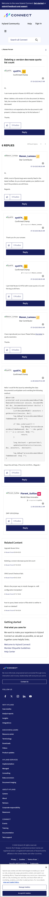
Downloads (6, 743)
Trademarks (34, 863)
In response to (32, 225)
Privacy (13, 859)
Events (4, 823)
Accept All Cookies (24, 893)
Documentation (8, 833)
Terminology (7, 739)
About (4, 798)
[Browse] (5, 31)
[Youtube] (30, 696)
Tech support (7, 837)
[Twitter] (11, 696)
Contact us (24, 682)
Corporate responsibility (11, 807)
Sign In (38, 23)
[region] (24, 880)
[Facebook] (5, 696)
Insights (5, 718)
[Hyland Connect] (17, 15)
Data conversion (8, 778)
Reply (24, 132)
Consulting (6, 773)
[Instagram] (18, 696)
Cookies (22, 859)
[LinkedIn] (24, 696)
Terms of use (32, 859)
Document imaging (9, 782)
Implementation (8, 764)
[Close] (46, 867)
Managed (5, 768)
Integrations (6, 723)
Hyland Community (11, 23)
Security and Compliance (18, 863)
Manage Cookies (24, 887)
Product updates (8, 753)
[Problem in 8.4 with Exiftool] (45, 144)
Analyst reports (7, 713)
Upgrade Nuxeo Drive (11, 548)
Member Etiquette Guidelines (17, 648)
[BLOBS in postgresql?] (41, 144)
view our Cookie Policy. (11, 882)
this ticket (38, 334)
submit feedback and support (14, 6)
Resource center (8, 734)
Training (5, 828)
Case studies (6, 709)
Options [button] (45, 49)
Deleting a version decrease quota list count (19, 561)
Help (29, 23)
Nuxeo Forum (8, 49)
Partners (5, 803)
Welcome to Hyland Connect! (17, 644)
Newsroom (6, 812)
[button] (7, 125)
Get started (39, 3)
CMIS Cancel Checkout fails (13, 573)
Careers (5, 794)
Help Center (9, 651)
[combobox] (24, 40)
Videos (4, 748)
